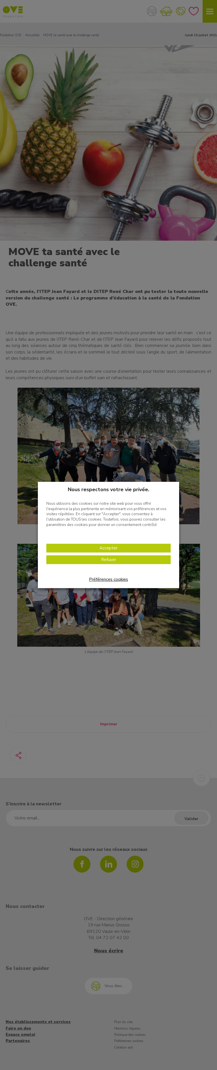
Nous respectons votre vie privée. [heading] (108, 489)
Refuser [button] (108, 559)
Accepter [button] (108, 548)
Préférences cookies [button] (108, 579)
